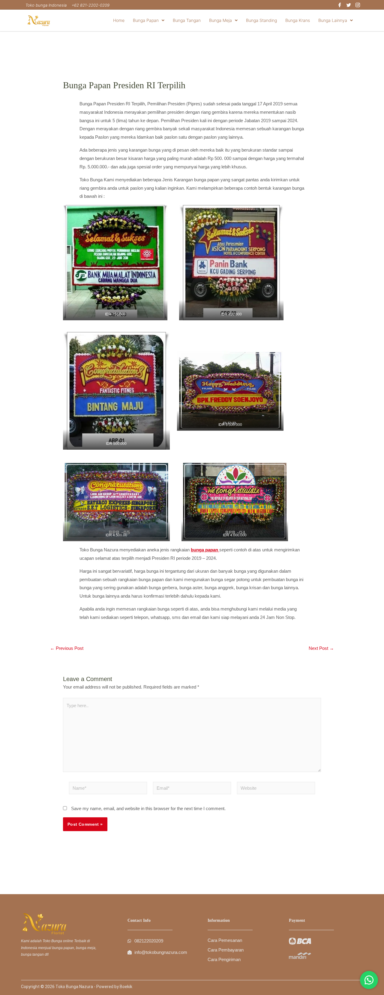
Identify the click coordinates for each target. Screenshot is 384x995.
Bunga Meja (220, 20)
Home (118, 20)
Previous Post (66, 648)
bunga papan (204, 549)
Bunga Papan (146, 20)
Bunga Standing (261, 20)
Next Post (321, 648)
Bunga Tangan (187, 20)
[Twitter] (348, 5)
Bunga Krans (297, 20)
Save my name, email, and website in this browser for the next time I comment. (148, 808)
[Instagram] (358, 5)
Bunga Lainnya (332, 20)
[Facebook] (340, 5)
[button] (149, 20)
